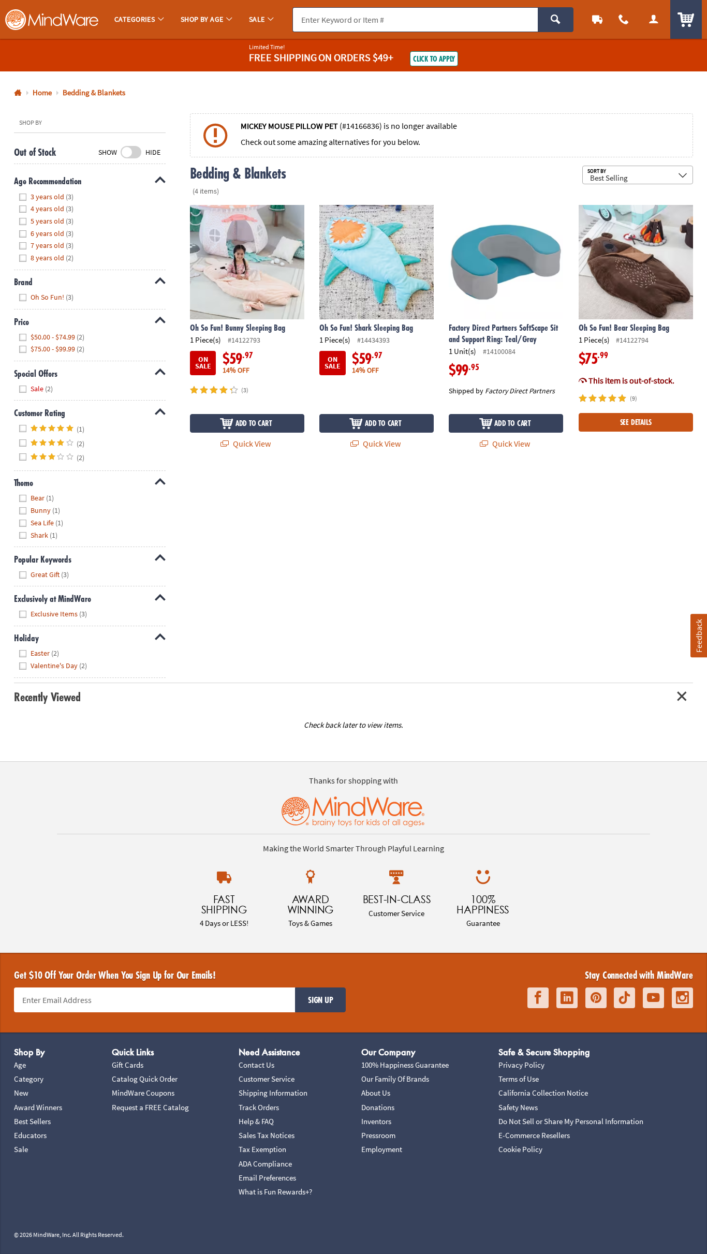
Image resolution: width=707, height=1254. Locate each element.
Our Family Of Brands (395, 1079)
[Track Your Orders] (597, 19)
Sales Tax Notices (266, 1135)
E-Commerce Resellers (534, 1135)
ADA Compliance (265, 1164)
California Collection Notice (543, 1093)
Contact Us (256, 1065)
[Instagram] (682, 997)
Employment (381, 1149)
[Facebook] (538, 997)
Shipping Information (273, 1093)
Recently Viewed (47, 697)
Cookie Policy (520, 1149)
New (21, 1093)
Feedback (698, 635)
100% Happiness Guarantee (405, 1065)
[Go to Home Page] (18, 93)
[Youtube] (653, 997)
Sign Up (320, 1000)
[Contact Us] (624, 19)
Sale (21, 1149)
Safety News (518, 1107)
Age (20, 1065)
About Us (375, 1093)
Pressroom (378, 1135)
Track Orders (259, 1107)
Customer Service (266, 1079)
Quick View (251, 443)
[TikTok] (624, 997)
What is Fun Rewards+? (275, 1192)
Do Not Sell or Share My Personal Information (570, 1121)
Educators (30, 1135)
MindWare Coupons (143, 1093)
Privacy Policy (521, 1065)
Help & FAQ (256, 1121)
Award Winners (38, 1107)
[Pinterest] (596, 997)
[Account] (653, 19)
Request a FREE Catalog (150, 1107)
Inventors (376, 1121)
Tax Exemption (262, 1149)
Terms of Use (518, 1079)
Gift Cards (127, 1065)
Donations (377, 1107)
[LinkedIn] (567, 997)
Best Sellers (32, 1121)
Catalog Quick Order (145, 1079)
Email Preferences (267, 1178)
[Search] (555, 19)
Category (28, 1079)
